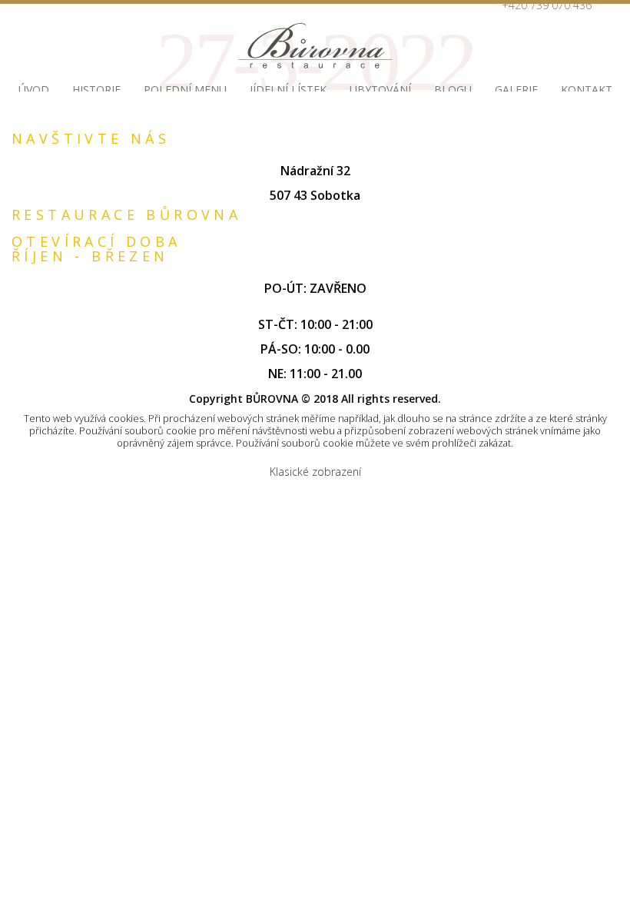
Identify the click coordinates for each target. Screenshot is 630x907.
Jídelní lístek (288, 89)
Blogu (453, 89)
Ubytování (380, 89)
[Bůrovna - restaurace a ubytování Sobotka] (315, 45)
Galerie (516, 89)
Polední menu (185, 89)
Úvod (33, 89)
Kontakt (586, 89)
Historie (96, 89)
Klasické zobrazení (315, 471)
